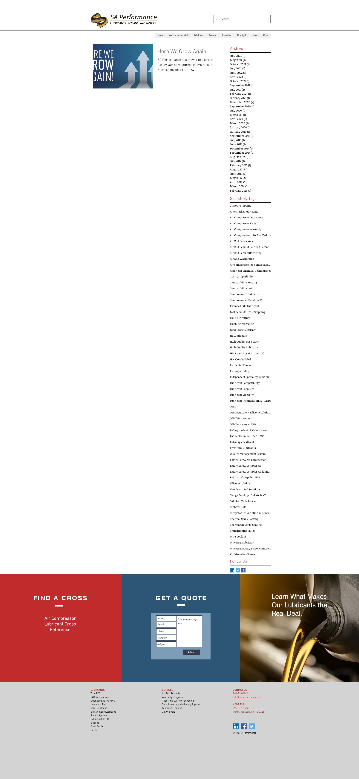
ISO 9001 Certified (240, 359)
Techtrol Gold (238, 507)
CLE (232, 276)
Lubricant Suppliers (242, 389)
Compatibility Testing (243, 282)
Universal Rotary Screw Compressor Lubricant (250, 548)
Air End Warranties (242, 258)
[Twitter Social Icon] (238, 570)
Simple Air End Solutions (245, 489)
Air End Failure (262, 235)
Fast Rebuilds (238, 312)
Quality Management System (248, 454)
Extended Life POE (100, 719)
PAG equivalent (239, 430)
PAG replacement (240, 436)
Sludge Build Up (239, 495)
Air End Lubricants (241, 241)
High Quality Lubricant (244, 347)
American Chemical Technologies (250, 270)
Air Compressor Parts (243, 223)
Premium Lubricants (243, 448)
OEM (233, 406)
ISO (262, 353)
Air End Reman (260, 247)
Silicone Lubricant (241, 483)
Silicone (95, 723)
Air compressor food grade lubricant (250, 264)
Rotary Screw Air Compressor (248, 460)
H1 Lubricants (238, 335)
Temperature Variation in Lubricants (250, 513)
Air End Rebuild (239, 247)
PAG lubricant (258, 430)
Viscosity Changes (245, 554)
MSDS (267, 400)
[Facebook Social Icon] (244, 726)
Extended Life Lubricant (244, 306)
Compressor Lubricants (244, 294)
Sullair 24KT (258, 495)
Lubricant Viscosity (242, 394)
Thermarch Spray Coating (246, 524)
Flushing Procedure (242, 324)
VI (231, 554)
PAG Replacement (100, 697)
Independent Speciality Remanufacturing (250, 377)
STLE (257, 477)
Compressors (238, 300)
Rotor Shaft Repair (241, 477)
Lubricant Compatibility (245, 383)
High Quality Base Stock (244, 341)
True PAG (95, 693)
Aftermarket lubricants (244, 211)
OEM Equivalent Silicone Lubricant (250, 412)
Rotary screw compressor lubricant (250, 471)
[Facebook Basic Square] (243, 570)
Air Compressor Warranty (246, 229)
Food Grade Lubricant (243, 330)
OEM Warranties (240, 418)
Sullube (234, 501)
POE (262, 436)
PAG (253, 424)
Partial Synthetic (99, 715)
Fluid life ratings (240, 318)
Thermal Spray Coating (244, 519)
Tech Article (248, 501)
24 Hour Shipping (240, 205)
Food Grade (96, 726)
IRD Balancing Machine (244, 353)
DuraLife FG (255, 300)
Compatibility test (241, 288)
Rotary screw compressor (245, 465)
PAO (255, 436)
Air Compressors (240, 235)
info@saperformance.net (247, 697)
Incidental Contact (241, 365)
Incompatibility (239, 371)
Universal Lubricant (242, 542)
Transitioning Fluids (242, 530)
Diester (94, 730)
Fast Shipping (256, 312)
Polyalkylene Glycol (242, 442)
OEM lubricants (239, 424)
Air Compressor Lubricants (246, 217)
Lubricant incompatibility (246, 400)
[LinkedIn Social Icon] (232, 570)
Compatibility (245, 276)
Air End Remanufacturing (245, 253)
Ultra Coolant (238, 536)
